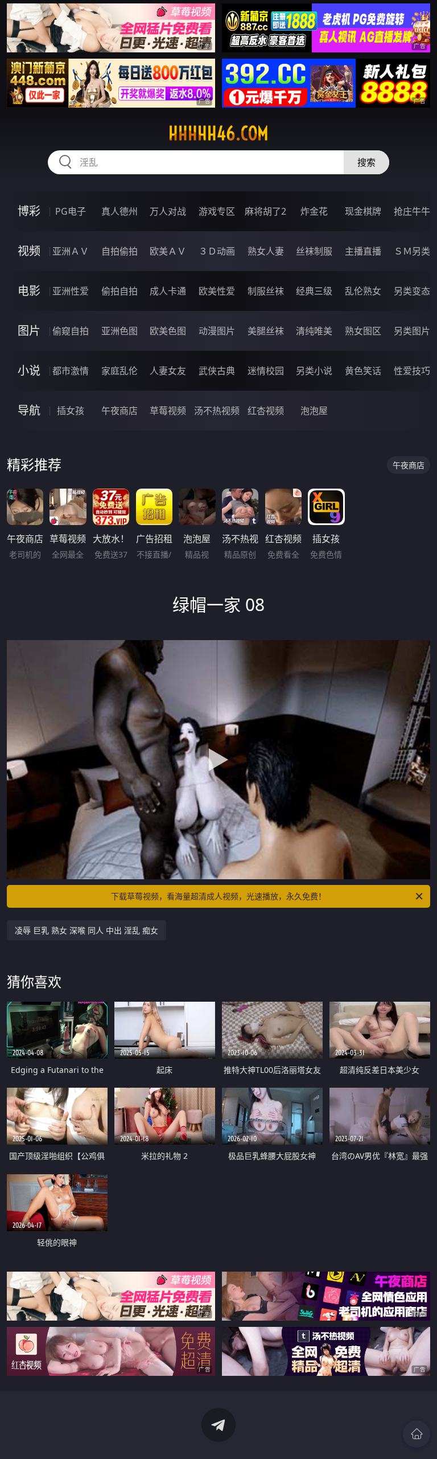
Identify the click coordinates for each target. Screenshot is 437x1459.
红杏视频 (266, 410)
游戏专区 (217, 211)
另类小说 (314, 370)
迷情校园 (266, 370)
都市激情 (70, 370)
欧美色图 (168, 331)
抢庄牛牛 (412, 211)
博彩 (29, 211)
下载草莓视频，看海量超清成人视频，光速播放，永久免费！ (218, 896)
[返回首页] (416, 1434)
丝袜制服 (314, 251)
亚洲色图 (119, 331)
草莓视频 (168, 410)
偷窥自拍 (70, 331)
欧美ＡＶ (168, 251)
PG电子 (70, 211)
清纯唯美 (314, 331)
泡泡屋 (314, 410)
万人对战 (168, 211)
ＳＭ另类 (412, 251)
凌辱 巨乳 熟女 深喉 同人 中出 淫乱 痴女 (86, 930)
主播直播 (363, 251)
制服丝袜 (266, 291)
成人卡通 (168, 291)
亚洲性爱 (70, 291)
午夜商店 (119, 410)
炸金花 (314, 211)
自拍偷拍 (119, 251)
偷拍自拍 (119, 291)
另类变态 (412, 291)
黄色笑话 (363, 370)
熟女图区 (363, 331)
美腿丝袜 (266, 331)
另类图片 (412, 331)
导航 (29, 410)
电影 (29, 290)
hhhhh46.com (218, 133)
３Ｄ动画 (217, 251)
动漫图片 (217, 331)
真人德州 (119, 211)
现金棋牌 (363, 211)
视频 (29, 251)
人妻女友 (168, 370)
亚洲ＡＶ (70, 251)
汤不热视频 (217, 410)
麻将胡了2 (265, 211)
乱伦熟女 (363, 291)
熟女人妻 (266, 251)
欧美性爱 (217, 291)
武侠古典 (217, 370)
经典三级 (314, 291)
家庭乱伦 (119, 370)
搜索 (366, 162)
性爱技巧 (412, 370)
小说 (29, 370)
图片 (29, 330)
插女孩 (70, 410)
